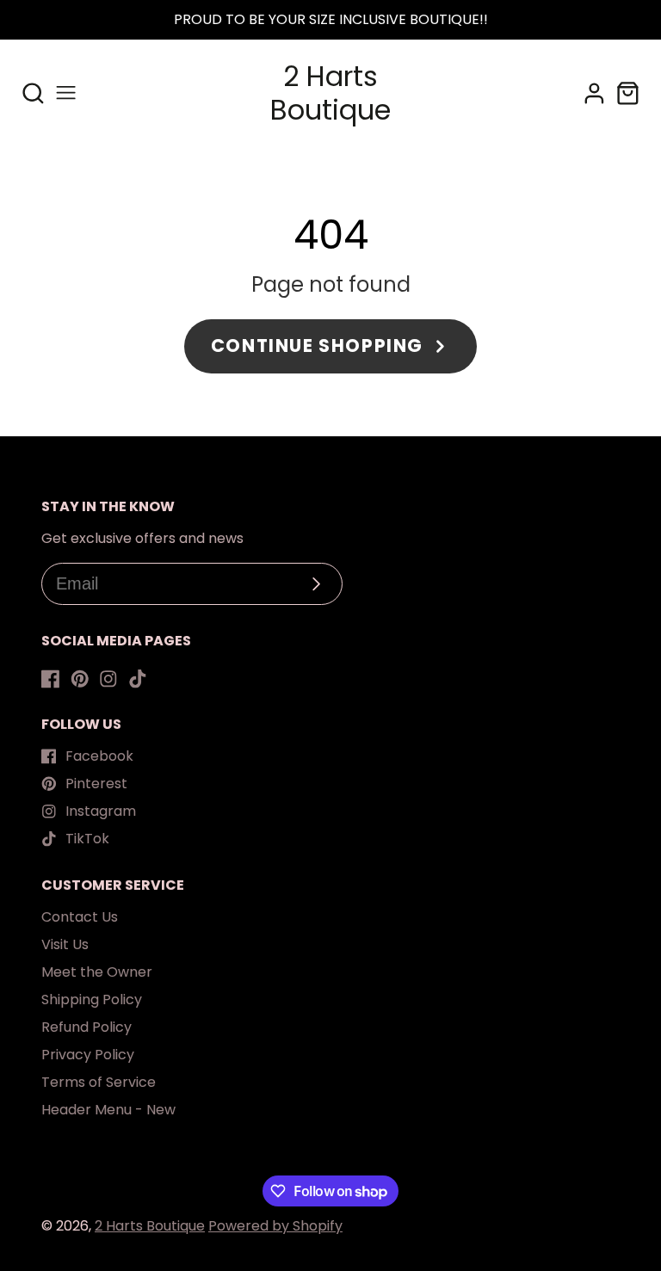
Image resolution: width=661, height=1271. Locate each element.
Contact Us (79, 917)
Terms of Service (98, 1082)
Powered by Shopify (275, 1226)
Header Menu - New (108, 1110)
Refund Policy (86, 1027)
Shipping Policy (91, 999)
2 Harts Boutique (150, 1226)
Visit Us (65, 944)
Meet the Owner (96, 972)
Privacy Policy (87, 1054)
